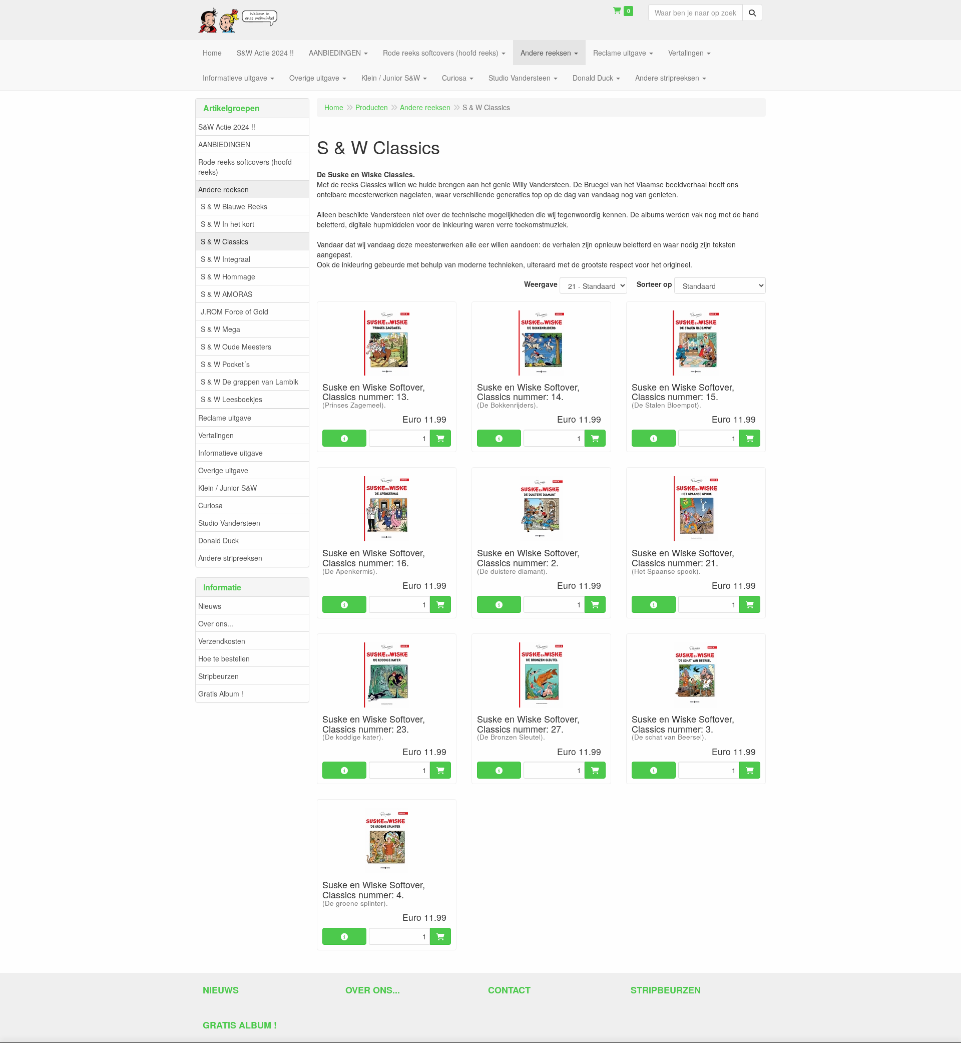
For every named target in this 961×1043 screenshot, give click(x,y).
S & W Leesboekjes (231, 399)
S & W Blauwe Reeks (234, 206)
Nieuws (209, 606)
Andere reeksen (223, 189)
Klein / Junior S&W (227, 488)
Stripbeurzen (218, 676)
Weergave (541, 284)
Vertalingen (216, 435)
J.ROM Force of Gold (234, 311)
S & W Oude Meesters (236, 346)
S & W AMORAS (226, 294)
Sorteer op (654, 284)
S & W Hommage (228, 276)
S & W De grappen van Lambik (249, 382)
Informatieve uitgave (230, 453)
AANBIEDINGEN (224, 144)
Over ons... (215, 623)
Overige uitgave (223, 470)
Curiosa (210, 505)
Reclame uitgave (224, 418)
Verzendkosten (221, 641)
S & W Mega (220, 329)
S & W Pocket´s (225, 364)
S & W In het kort (227, 224)
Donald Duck (218, 540)
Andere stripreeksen (230, 558)
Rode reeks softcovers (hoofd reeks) (245, 167)
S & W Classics (224, 241)
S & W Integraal (225, 259)
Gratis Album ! (220, 693)
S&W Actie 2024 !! (226, 127)
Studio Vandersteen (229, 523)
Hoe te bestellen (224, 658)
